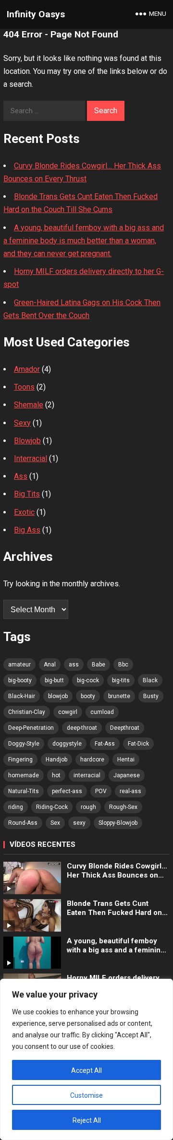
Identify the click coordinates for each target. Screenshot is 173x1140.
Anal (50, 664)
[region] (86, 1059)
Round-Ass (22, 822)
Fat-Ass (105, 743)
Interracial (30, 458)
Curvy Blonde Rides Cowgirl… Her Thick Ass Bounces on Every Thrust (117, 871)
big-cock (88, 680)
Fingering (20, 759)
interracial (87, 775)
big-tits (121, 680)
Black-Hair (21, 696)
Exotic (24, 512)
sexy (79, 822)
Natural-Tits (23, 791)
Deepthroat (124, 727)
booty (88, 696)
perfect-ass (67, 791)
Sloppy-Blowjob (118, 822)
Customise (86, 1095)
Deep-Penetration (31, 727)
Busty (151, 696)
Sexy (22, 423)
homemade (23, 775)
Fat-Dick (138, 743)
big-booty (20, 680)
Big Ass (27, 529)
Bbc (123, 664)
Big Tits (27, 494)
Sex (55, 822)
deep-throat (82, 727)
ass (74, 664)
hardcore (92, 759)
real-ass (130, 791)
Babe (98, 664)
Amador (27, 369)
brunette (119, 696)
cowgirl (67, 712)
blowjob (58, 696)
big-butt (54, 680)
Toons (24, 387)
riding (15, 807)
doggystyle (67, 743)
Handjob (56, 759)
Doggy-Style (23, 743)
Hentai (126, 759)
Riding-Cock (52, 807)
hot (56, 775)
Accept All (86, 1070)
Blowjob (27, 440)
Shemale (28, 404)
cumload (102, 712)
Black (150, 680)
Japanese (126, 775)
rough (88, 807)
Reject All (87, 1120)
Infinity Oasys (36, 14)
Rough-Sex (123, 807)
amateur (19, 664)
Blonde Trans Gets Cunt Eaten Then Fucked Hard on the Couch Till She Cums (114, 908)
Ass (20, 476)
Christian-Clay (26, 712)
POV (101, 791)
